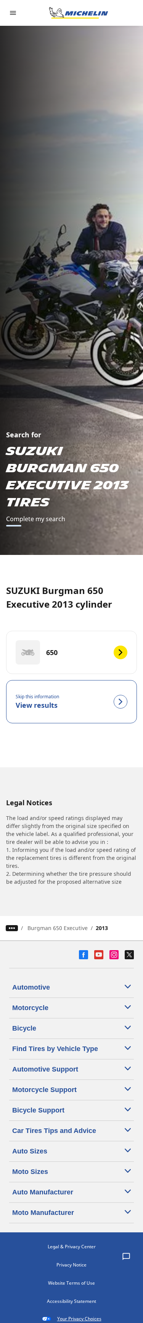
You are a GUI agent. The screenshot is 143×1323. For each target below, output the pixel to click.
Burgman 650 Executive (57, 928)
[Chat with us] (126, 1257)
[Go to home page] (78, 13)
